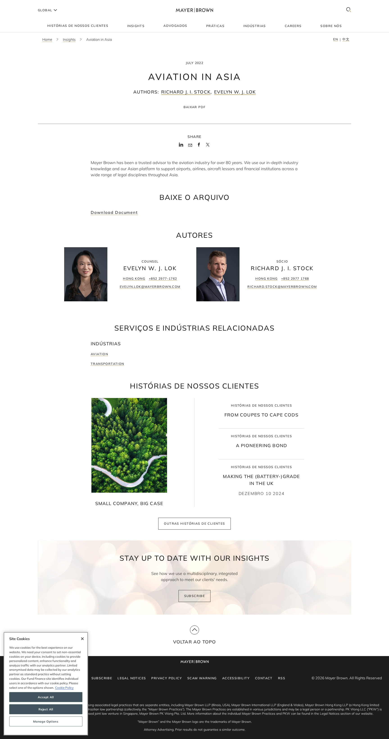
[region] (46, 683)
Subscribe (194, 596)
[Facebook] (198, 146)
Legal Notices (132, 678)
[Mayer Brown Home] (194, 10)
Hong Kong (134, 279)
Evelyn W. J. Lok (235, 92)
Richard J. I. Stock (185, 92)
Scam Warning (202, 678)
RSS (281, 678)
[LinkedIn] (181, 146)
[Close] (82, 639)
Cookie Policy (64, 687)
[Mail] (190, 145)
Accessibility (236, 678)
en (335, 39)
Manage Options (45, 721)
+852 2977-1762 (163, 279)
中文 (345, 39)
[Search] (348, 10)
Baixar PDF (194, 107)
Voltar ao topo (194, 642)
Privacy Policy (166, 678)
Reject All (45, 709)
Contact (264, 678)
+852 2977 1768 (295, 279)
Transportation (107, 364)
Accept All (46, 697)
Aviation (99, 354)
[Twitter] (207, 146)
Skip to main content (21, 3)
